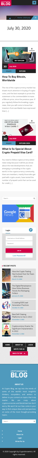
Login (8, 230)
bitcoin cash (24, 143)
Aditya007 (9, 71)
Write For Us (19, 349)
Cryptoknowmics (26, 451)
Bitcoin (22, 71)
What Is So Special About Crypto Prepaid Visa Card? (17, 150)
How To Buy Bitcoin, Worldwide (14, 78)
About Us (19, 345)
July (28, 17)
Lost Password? (19, 255)
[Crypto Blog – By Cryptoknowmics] (5, 4)
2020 (25, 17)
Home (19, 17)
